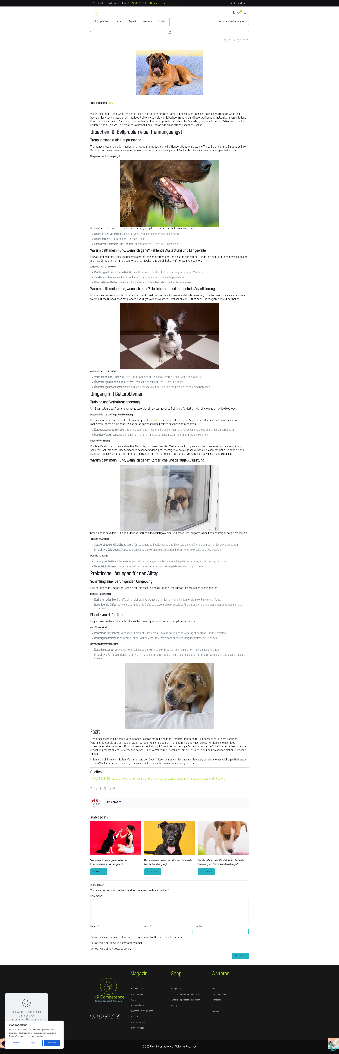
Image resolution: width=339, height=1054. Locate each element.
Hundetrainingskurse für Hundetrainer (185, 1000)
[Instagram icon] (245, 3)
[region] (34, 1035)
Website (200, 926)
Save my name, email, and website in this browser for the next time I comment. (138, 937)
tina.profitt (114, 802)
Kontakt (214, 989)
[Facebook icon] (235, 3)
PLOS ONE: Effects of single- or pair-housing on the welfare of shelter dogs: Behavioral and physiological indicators (159, 778)
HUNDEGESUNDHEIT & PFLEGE (142, 1011)
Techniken (154, 420)
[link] (109, 989)
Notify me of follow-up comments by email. (118, 943)
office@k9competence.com (165, 3)
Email (147, 926)
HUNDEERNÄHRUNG (138, 1006)
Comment (97, 896)
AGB (213, 1006)
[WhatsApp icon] (231, 3)
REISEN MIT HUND (137, 1028)
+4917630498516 (134, 3)
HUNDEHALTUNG (137, 989)
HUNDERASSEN (136, 1017)
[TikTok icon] (241, 3)
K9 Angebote (176, 989)
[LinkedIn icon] (238, 3)
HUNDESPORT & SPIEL (139, 1023)
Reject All (34, 1043)
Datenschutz (216, 1000)
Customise (17, 1043)
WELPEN (134, 1000)
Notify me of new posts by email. (112, 948)
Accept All (52, 1043)
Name (94, 926)
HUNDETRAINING (137, 994)
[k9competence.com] (97, 12)
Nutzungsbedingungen (219, 994)
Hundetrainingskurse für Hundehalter (185, 994)
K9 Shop (174, 1006)
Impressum (215, 1011)
